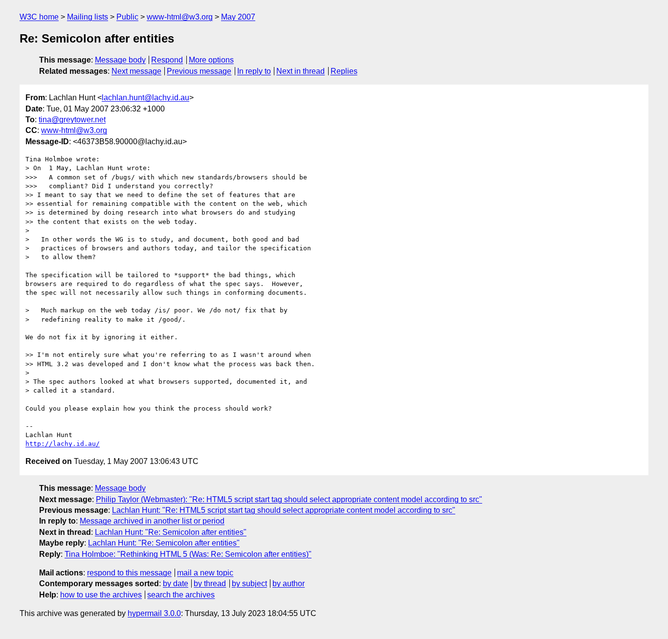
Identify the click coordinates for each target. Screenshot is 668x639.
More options (211, 60)
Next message (136, 71)
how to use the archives (101, 595)
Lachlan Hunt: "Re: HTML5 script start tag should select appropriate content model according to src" (283, 510)
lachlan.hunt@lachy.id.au (145, 97)
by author (288, 583)
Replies (344, 71)
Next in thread (300, 71)
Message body (120, 60)
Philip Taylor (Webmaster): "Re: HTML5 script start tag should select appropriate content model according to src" (289, 499)
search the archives (181, 595)
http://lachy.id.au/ (62, 443)
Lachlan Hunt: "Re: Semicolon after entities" (170, 532)
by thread (210, 583)
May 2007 (238, 17)
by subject (249, 583)
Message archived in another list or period (152, 521)
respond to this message (129, 573)
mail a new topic (205, 573)
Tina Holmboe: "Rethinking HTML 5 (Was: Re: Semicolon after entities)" (188, 554)
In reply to (254, 71)
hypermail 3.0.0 (154, 613)
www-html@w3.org (180, 17)
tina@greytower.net (72, 119)
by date (175, 583)
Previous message (199, 71)
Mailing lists (87, 17)
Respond (167, 60)
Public (127, 17)
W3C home (39, 17)
